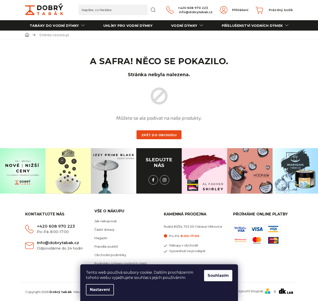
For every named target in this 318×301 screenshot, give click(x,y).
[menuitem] (57, 25)
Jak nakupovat (105, 221)
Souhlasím (218, 275)
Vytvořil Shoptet (250, 291)
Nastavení (100, 289)
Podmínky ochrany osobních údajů (120, 263)
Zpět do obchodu (159, 135)
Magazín (100, 238)
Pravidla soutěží (106, 246)
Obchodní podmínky (110, 255)
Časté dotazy (104, 229)
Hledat (153, 10)
